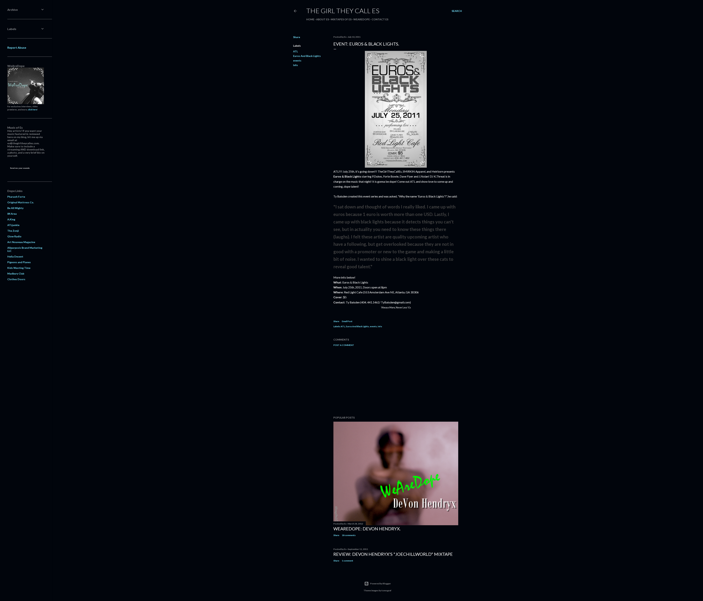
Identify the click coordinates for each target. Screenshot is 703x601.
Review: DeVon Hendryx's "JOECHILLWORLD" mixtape (393, 554)
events (297, 60)
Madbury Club (15, 273)
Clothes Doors (16, 279)
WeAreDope (361, 19)
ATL (295, 51)
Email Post (347, 321)
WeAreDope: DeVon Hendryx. (367, 528)
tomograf (386, 590)
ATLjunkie (13, 225)
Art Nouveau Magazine (21, 242)
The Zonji (13, 230)
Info (295, 65)
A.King (11, 219)
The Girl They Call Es (342, 11)
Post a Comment (343, 345)
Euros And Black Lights (307, 55)
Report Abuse (16, 47)
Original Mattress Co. (20, 202)
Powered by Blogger (380, 583)
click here (32, 109)
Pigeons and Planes (19, 262)
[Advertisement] (395, 381)
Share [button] (296, 37)
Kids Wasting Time (18, 267)
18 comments (349, 535)
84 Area (12, 213)
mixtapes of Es (341, 19)
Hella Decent (15, 256)
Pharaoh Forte (16, 196)
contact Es (380, 19)
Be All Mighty (15, 208)
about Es (322, 19)
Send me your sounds (20, 168)
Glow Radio (14, 236)
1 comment (347, 560)
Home (310, 19)
